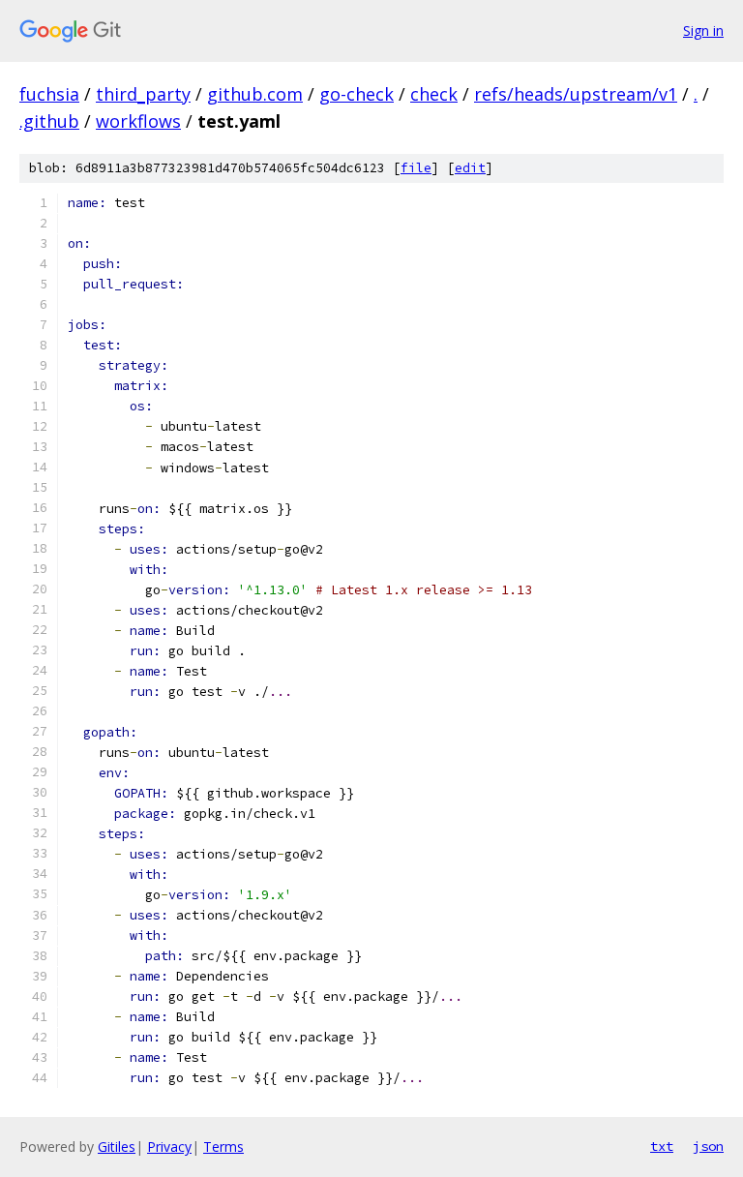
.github (49, 121)
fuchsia (49, 94)
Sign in (703, 30)
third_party (143, 94)
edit (470, 168)
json (708, 1146)
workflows (138, 121)
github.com (255, 94)
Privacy (169, 1146)
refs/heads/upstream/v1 (575, 94)
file (416, 168)
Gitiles (116, 1146)
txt (661, 1146)
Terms (223, 1146)
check (434, 94)
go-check (356, 94)
